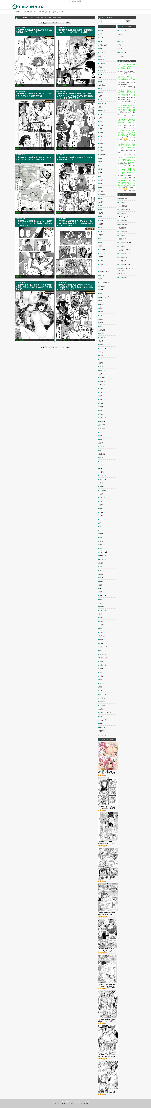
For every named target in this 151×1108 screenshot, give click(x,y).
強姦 (100, 67)
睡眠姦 (58, 340)
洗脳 (100, 169)
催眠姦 (101, 669)
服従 (100, 508)
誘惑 (100, 599)
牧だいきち (102, 694)
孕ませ (101, 191)
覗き (100, 198)
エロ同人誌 (102, 475)
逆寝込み (102, 286)
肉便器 (101, 581)
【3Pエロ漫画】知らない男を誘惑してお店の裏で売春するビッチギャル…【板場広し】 (106, 914)
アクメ (101, 545)
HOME (18, 12)
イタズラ (102, 512)
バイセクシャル (104, 271)
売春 (100, 279)
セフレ (101, 650)
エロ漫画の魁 (123, 206)
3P (100, 523)
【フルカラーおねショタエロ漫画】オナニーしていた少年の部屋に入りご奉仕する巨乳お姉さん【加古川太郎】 (106, 772)
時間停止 (102, 110)
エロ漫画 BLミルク (125, 264)
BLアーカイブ (123, 217)
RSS (72, 1101)
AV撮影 (101, 625)
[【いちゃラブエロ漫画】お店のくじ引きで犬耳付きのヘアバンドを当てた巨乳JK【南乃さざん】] (108, 955)
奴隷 (100, 301)
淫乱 (100, 165)
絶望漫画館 (122, 228)
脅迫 (100, 34)
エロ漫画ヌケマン (124, 253)
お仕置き (102, 260)
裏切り (101, 505)
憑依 (100, 205)
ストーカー (102, 253)
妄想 (100, 592)
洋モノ (101, 396)
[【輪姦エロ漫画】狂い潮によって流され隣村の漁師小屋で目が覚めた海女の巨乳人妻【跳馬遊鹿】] (34, 316)
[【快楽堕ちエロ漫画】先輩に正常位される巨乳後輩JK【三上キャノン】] (34, 61)
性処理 (101, 355)
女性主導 (102, 497)
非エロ (101, 461)
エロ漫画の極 (123, 261)
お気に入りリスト (59, 12)
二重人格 (102, 446)
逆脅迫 (101, 399)
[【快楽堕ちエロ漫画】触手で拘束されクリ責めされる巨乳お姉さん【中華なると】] (34, 188)
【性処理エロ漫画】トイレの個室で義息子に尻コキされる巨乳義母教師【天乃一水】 (106, 1091)
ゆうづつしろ (103, 658)
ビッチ (101, 483)
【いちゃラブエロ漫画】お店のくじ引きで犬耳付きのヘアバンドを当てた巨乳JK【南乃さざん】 (107, 986)
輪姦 (16, 340)
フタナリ (102, 352)
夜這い (101, 140)
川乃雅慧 (102, 486)
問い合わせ (86, 1101)
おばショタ (102, 574)
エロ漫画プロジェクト (126, 213)
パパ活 (101, 570)
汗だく (101, 661)
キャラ (121, 38)
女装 (100, 374)
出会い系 (102, 370)
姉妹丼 (101, 202)
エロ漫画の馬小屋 (124, 209)
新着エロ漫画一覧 (29, 12)
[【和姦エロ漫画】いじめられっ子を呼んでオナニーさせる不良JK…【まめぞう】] (107, 919)
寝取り (101, 92)
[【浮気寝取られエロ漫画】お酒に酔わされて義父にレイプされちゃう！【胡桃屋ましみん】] (108, 813)
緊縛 (100, 687)
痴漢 (100, 158)
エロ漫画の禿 (123, 202)
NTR (100, 468)
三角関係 (102, 337)
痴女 (100, 209)
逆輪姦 (101, 220)
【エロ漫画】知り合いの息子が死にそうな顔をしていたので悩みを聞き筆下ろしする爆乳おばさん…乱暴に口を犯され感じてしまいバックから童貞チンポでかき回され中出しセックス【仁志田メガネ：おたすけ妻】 (126, 124)
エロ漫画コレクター (125, 242)
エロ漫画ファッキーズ (126, 257)
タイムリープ (103, 647)
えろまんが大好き (124, 250)
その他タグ (122, 56)
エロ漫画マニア (124, 246)
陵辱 (100, 216)
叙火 (100, 716)
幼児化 (101, 494)
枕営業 (101, 322)
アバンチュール (104, 282)
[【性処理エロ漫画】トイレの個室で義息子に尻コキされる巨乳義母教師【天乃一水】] (108, 1061)
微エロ (101, 319)
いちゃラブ (102, 103)
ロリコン (102, 70)
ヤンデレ (102, 231)
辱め (100, 526)
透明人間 (102, 154)
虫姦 (100, 628)
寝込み (101, 257)
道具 (120, 49)
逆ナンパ (102, 385)
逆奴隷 (101, 403)
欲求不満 (102, 636)
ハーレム (65, 148)
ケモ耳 (101, 516)
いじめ (101, 312)
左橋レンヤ (102, 709)
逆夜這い (102, 213)
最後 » (68, 22)
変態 (100, 227)
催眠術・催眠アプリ (105, 665)
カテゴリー (122, 30)
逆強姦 (101, 290)
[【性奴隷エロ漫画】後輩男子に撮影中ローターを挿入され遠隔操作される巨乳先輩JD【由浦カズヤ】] (108, 848)
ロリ (100, 672)
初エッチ (102, 173)
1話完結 (101, 275)
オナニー (102, 465)
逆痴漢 (101, 457)
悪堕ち (101, 304)
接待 (100, 184)
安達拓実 (102, 702)
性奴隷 (65, 85)
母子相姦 (102, 705)
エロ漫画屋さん (124, 220)
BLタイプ (122, 274)
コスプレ (102, 151)
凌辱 (100, 585)
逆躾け (101, 392)
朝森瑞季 (102, 731)
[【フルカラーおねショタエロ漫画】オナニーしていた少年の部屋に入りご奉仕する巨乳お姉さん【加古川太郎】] (108, 742)
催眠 (100, 293)
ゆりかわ (102, 727)
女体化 (101, 617)
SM (100, 78)
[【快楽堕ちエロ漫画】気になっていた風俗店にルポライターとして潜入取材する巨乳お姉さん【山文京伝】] (34, 252)
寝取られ (102, 60)
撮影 (100, 238)
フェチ (101, 359)
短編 (100, 147)
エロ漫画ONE (123, 277)
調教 (100, 49)
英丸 (100, 691)
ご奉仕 (101, 180)
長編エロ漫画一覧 (44, 12)
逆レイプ (102, 501)
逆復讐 (101, 264)
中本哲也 (102, 698)
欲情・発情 (102, 595)
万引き (101, 366)
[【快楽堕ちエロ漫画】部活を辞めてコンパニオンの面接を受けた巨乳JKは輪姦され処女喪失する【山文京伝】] (75, 252)
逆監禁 (101, 407)
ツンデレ (102, 333)
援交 (100, 680)
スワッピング (103, 348)
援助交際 (102, 330)
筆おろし (102, 56)
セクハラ (102, 603)
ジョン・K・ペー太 (105, 712)
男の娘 (101, 541)
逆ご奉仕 (102, 377)
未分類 (101, 30)
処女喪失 (59, 148)
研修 (100, 242)
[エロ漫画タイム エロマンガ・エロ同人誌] (27, 5)
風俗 (100, 246)
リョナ (101, 519)
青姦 (100, 114)
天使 (100, 723)
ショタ (101, 38)
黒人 (100, 121)
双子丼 (101, 388)
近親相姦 (102, 63)
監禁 (100, 88)
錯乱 (100, 176)
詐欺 (100, 450)
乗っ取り (102, 577)
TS (100, 432)
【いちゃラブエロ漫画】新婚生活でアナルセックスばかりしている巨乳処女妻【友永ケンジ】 (126, 66)
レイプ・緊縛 (103, 720)
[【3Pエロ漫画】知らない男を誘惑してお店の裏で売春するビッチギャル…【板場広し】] (108, 884)
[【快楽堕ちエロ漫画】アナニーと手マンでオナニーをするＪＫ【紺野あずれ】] (34, 125)
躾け (100, 308)
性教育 (101, 563)
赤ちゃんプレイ (104, 418)
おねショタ (102, 479)
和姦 (100, 129)
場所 (120, 45)
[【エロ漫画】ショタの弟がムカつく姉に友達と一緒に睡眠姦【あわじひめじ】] (108, 778)
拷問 (100, 439)
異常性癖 (102, 194)
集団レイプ (102, 676)
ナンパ (101, 268)
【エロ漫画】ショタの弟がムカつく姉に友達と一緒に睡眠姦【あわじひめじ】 (106, 807)
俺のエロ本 (122, 239)
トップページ (66, 1101)
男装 (100, 436)
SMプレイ (102, 683)
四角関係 (102, 421)
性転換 (101, 621)
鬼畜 (100, 567)
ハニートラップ (104, 297)
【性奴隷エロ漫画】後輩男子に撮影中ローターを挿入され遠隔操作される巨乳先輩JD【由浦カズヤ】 (106, 878)
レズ (100, 74)
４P (100, 530)
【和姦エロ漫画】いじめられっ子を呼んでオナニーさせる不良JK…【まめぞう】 (106, 950)
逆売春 (101, 414)
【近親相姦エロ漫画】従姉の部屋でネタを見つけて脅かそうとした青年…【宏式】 (106, 1056)
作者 (120, 34)
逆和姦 (101, 132)
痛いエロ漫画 (123, 224)
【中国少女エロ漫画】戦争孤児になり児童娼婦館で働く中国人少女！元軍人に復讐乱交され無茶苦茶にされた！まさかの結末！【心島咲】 (126, 161)
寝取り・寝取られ (104, 552)
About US (78, 1101)
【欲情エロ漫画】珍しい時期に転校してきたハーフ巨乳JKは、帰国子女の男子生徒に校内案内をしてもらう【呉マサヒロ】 (107, 1020)
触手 (100, 614)
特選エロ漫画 (123, 198)
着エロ (101, 326)
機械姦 (101, 639)
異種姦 (101, 224)
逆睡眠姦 (102, 454)
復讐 (100, 162)
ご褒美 (101, 632)
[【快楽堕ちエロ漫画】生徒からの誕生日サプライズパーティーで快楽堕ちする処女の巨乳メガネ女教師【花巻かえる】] (75, 125)
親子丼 (101, 143)
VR (100, 588)
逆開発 (101, 344)
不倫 (100, 136)
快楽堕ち (18, 85)
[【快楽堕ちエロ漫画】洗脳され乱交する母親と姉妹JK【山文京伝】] (75, 188)
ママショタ (102, 556)
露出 (100, 107)
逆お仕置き (102, 425)
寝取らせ (102, 235)
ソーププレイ (103, 429)
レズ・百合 (102, 610)
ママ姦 (101, 534)
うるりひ (102, 472)
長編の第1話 (103, 45)
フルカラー (102, 125)
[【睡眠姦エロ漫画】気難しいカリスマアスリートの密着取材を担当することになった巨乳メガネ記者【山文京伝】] (75, 316)
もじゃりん (102, 654)
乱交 (57, 212)
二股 (100, 315)
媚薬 (100, 96)
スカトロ (102, 52)
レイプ (101, 548)
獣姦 (100, 410)
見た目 (121, 41)
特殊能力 (102, 381)
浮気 (100, 118)
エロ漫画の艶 (123, 235)
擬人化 (101, 443)
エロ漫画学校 (123, 231)
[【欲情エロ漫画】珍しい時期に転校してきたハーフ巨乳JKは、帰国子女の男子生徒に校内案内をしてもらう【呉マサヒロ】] (108, 991)
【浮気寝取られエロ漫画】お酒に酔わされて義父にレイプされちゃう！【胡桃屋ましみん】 (106, 843)
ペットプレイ (103, 559)
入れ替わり (102, 490)
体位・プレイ (123, 52)
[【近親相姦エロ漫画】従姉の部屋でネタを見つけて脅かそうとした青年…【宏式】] (108, 1026)
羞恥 (100, 537)
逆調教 (101, 363)
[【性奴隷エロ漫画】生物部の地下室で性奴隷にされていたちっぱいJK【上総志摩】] (75, 61)
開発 (100, 187)
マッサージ (102, 249)
